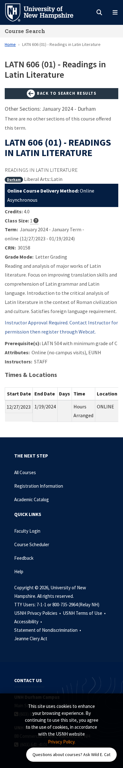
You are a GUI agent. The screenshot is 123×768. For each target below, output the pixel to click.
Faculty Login (27, 531)
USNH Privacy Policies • (38, 613)
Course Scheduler (31, 544)
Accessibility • (28, 622)
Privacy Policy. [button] (61, 742)
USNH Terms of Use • (85, 613)
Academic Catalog (31, 499)
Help (18, 572)
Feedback (23, 558)
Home (10, 44)
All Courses (25, 472)
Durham (14, 179)
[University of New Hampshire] (44, 12)
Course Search (25, 31)
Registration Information (38, 486)
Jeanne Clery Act (30, 639)
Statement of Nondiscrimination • (48, 630)
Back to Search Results (66, 93)
